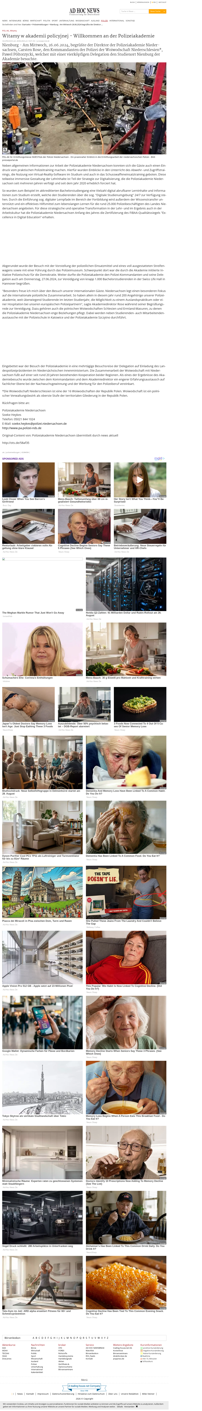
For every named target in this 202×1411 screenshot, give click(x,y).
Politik (34, 1353)
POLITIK (46, 20)
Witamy (13, 31)
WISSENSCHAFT (82, 20)
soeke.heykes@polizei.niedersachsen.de (39, 424)
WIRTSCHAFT (36, 20)
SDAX (4, 1356)
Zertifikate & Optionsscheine (65, 1365)
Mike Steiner (148, 1393)
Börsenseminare (65, 1369)
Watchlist (90, 1350)
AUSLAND (95, 20)
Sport (33, 1356)
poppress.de (118, 1358)
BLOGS (132, 2)
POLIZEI (104, 20)
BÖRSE (26, 20)
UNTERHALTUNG (66, 20)
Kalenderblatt (37, 1372)
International (37, 1369)
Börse (33, 1348)
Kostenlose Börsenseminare (120, 1352)
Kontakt (89, 1358)
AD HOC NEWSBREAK (95, 1348)
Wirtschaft (35, 1350)
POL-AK (5, 31)
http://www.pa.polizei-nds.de (21, 428)
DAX (4, 1348)
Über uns (112, 1393)
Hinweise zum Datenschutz (91, 1393)
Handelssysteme (65, 1356)
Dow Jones (6, 1358)
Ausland (34, 1361)
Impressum (43, 1393)
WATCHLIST (162, 2)
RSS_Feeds (90, 1356)
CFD (60, 1348)
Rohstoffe (62, 1353)
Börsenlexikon (12, 1337)
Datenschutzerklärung (63, 1393)
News (20, 1393)
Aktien (61, 1361)
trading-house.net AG (122, 1348)
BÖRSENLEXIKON (143, 2)
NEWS (5, 20)
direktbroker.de (120, 1356)
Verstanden (129, 1406)
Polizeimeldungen (40, 24)
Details (120, 1406)
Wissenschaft (37, 1358)
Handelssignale (65, 1358)
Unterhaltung (37, 1366)
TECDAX (5, 1353)
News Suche (155, 11)
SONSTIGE (130, 20)
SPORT (55, 20)
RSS (154, 2)
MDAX (5, 1350)
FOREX (61, 1350)
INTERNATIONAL (116, 20)
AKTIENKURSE (15, 20)
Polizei (34, 1364)
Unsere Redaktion (130, 1393)
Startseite (26, 24)
